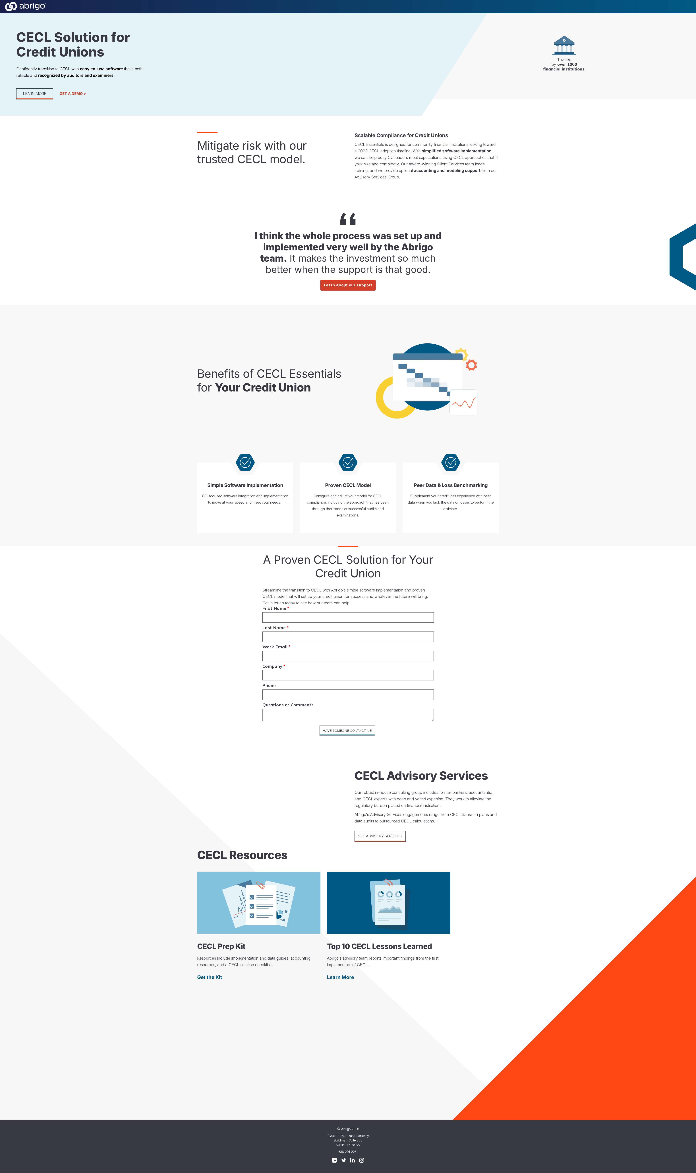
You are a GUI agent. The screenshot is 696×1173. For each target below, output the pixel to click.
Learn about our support (348, 285)
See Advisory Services (380, 836)
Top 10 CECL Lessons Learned (379, 946)
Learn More (34, 93)
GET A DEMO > (73, 93)
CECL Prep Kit (221, 946)
